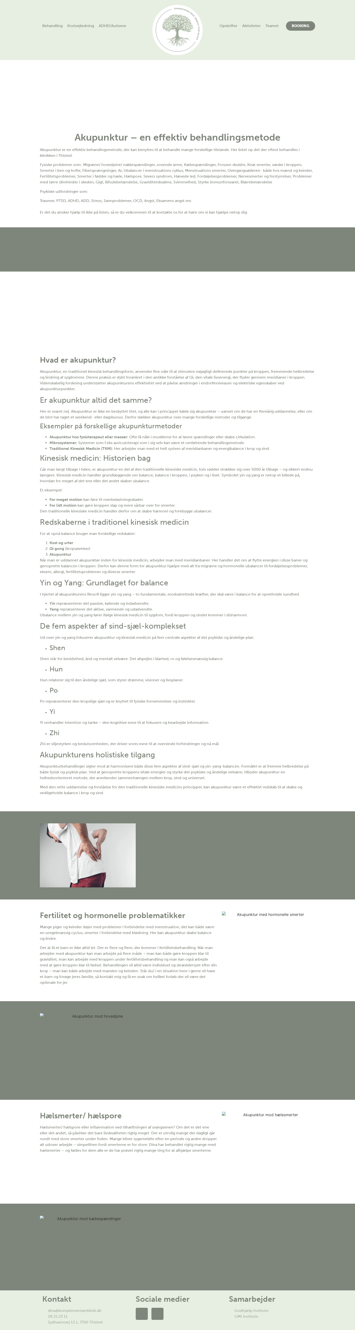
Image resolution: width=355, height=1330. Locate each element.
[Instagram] (157, 1314)
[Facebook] (142, 1314)
